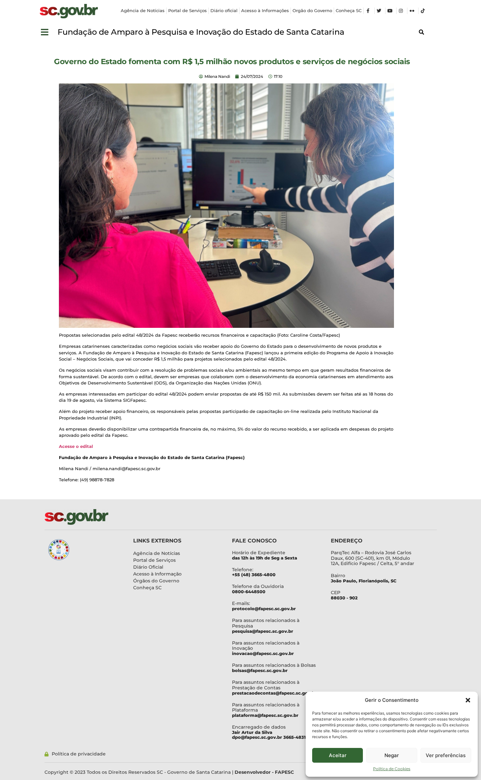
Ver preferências (446, 755)
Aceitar (338, 755)
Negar (391, 755)
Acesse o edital (76, 446)
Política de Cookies (391, 768)
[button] (468, 700)
